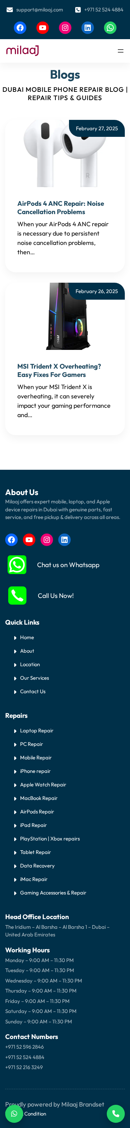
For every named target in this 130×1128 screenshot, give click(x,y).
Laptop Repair (36, 730)
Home (27, 637)
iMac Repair (33, 879)
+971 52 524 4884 (103, 9)
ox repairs (68, 838)
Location (30, 664)
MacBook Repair (39, 798)
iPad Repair (33, 825)
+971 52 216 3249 (24, 1067)
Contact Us (32, 691)
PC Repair (31, 744)
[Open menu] (120, 51)
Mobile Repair (36, 757)
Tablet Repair (35, 852)
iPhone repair (35, 771)
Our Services (34, 678)
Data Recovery (37, 865)
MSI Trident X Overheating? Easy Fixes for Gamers (59, 370)
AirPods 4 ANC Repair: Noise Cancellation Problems (60, 207)
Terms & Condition (25, 1113)
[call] (17, 595)
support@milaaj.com (39, 9)
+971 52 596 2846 (24, 1046)
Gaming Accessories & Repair (53, 892)
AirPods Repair (37, 811)
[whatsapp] (17, 564)
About (27, 650)
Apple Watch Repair (43, 784)
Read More (51, 252)
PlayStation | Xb (38, 838)
